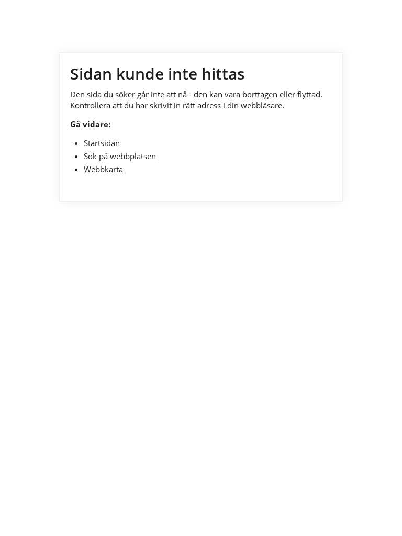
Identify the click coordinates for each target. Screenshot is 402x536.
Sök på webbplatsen (120, 156)
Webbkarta (103, 169)
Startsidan (102, 143)
